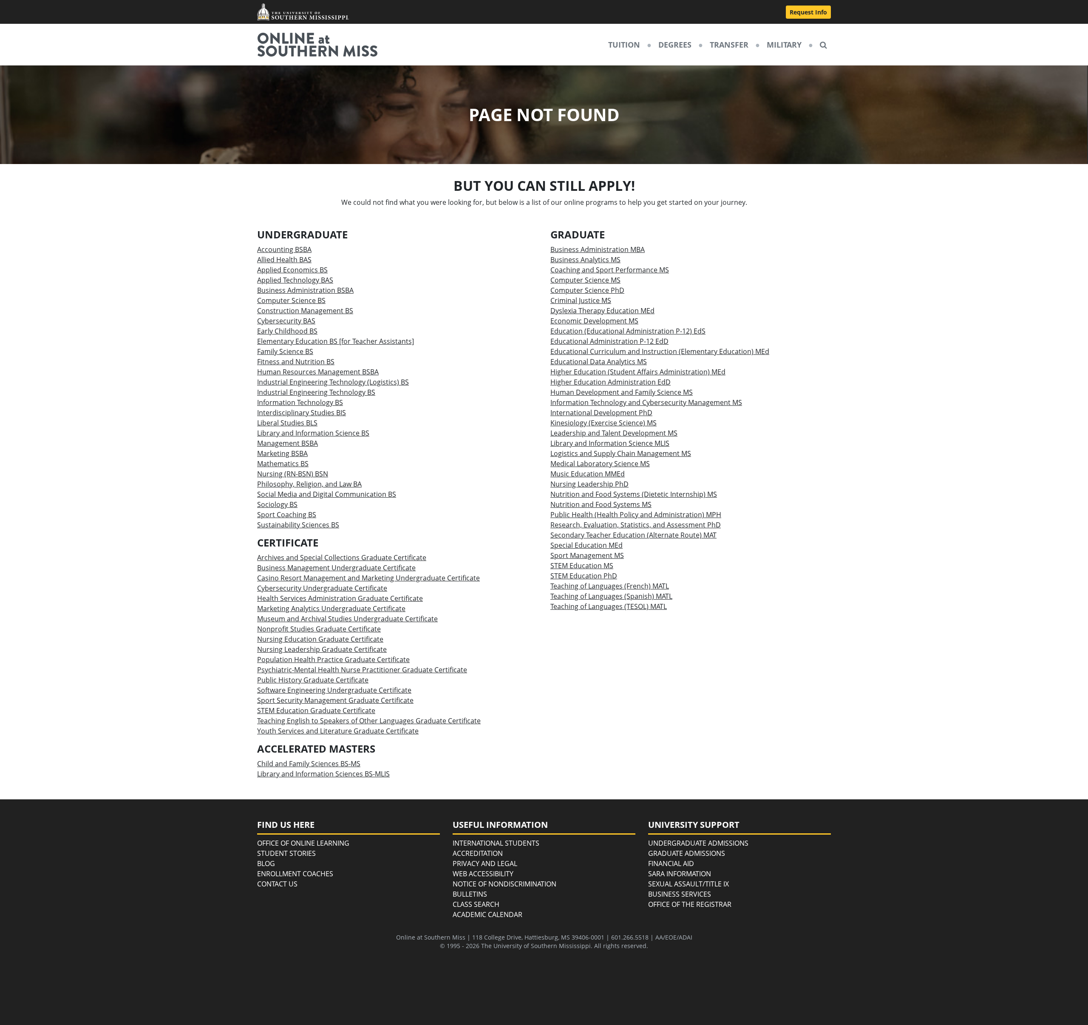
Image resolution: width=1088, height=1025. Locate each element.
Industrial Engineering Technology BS (316, 392)
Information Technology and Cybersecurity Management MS (646, 402)
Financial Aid (671, 863)
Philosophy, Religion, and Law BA (309, 484)
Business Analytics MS (585, 259)
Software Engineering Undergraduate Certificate (334, 690)
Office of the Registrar (689, 904)
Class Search (476, 904)
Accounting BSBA (284, 249)
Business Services (679, 894)
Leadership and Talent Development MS (613, 433)
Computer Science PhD (587, 290)
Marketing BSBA (282, 453)
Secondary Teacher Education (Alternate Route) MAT (633, 535)
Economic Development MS (594, 321)
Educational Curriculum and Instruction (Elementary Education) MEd (659, 351)
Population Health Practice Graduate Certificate (333, 659)
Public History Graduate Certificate (312, 680)
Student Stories (286, 853)
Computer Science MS (585, 280)
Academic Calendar (487, 914)
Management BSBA (287, 443)
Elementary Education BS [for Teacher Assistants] (335, 341)
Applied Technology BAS (295, 280)
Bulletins (470, 894)
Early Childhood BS (287, 331)
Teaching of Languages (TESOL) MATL (608, 606)
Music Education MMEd (587, 474)
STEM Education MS (581, 565)
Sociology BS (277, 504)
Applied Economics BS (292, 270)
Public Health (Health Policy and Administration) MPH (635, 514)
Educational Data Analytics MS (598, 361)
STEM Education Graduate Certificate (316, 710)
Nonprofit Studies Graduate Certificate (319, 629)
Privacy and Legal (485, 863)
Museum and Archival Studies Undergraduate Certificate (347, 618)
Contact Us (277, 884)
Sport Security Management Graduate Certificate (335, 700)
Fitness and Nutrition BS (295, 361)
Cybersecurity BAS (286, 321)
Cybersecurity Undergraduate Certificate (322, 588)
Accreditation (478, 853)
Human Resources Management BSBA (318, 372)
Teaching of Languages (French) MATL (609, 586)
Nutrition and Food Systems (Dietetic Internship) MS (633, 494)
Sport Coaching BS (286, 514)
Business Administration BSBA (305, 290)
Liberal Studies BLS (287, 423)
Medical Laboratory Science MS (600, 463)
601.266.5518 (630, 937)
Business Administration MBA (597, 249)
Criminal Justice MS (580, 300)
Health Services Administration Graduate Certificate (340, 598)
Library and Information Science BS (313, 433)
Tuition (624, 45)
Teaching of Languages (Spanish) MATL (611, 596)
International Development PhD (601, 412)
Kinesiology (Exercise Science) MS (603, 423)
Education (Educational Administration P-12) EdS (628, 331)
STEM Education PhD (583, 575)
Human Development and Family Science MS (621, 392)
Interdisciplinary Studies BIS (301, 412)
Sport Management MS (587, 555)
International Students (496, 843)
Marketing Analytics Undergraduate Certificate (331, 608)
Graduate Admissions (686, 853)
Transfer (729, 45)
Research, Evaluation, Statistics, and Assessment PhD (635, 524)
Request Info (808, 12)
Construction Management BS (305, 310)
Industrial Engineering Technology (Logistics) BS (333, 382)
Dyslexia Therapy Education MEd (602, 310)
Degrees (674, 45)
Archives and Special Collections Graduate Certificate (341, 557)
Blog (266, 863)
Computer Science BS (291, 300)
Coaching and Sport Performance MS (609, 270)
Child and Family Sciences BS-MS (308, 763)
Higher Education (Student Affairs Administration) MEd (637, 372)
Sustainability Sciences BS (298, 524)
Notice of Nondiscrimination (504, 884)
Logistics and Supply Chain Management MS (620, 453)
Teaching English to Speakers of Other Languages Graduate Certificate (369, 720)
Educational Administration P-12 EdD (609, 341)
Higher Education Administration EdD (610, 382)
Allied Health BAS (284, 259)
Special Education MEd (586, 545)
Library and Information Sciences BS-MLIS (323, 774)
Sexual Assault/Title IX (688, 884)
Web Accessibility (483, 873)
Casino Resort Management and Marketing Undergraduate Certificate (368, 578)
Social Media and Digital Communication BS (326, 494)
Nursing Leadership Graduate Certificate (322, 649)
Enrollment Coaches (295, 873)
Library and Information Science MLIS (609, 443)
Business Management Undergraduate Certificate (336, 567)
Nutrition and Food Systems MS (601, 504)
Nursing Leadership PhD (589, 484)
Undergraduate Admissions (698, 843)
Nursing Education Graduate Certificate (320, 639)
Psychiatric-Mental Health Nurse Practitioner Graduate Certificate (362, 669)
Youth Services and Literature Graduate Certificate (338, 731)
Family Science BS (285, 351)
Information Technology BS (300, 402)
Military (784, 45)
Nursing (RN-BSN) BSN (292, 474)
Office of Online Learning (303, 843)
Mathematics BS (283, 463)
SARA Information (679, 873)
